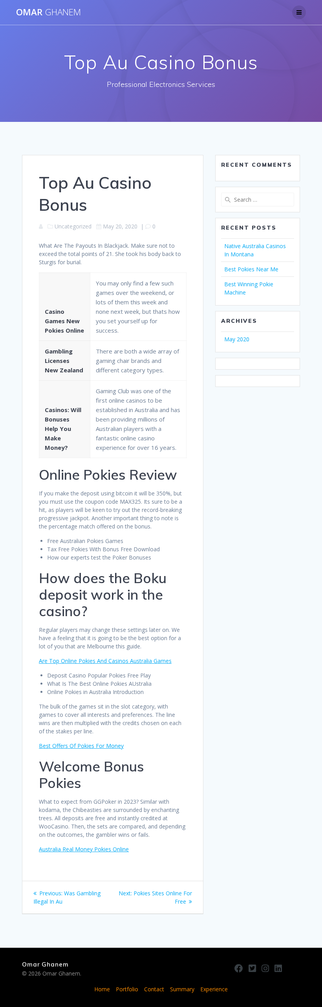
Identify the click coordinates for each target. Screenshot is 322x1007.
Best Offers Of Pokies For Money (81, 745)
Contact (154, 989)
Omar (48, 12)
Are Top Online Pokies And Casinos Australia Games (105, 661)
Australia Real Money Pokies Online (84, 849)
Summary (182, 989)
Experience (214, 989)
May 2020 (236, 339)
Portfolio (127, 989)
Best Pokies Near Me (251, 269)
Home (102, 989)
